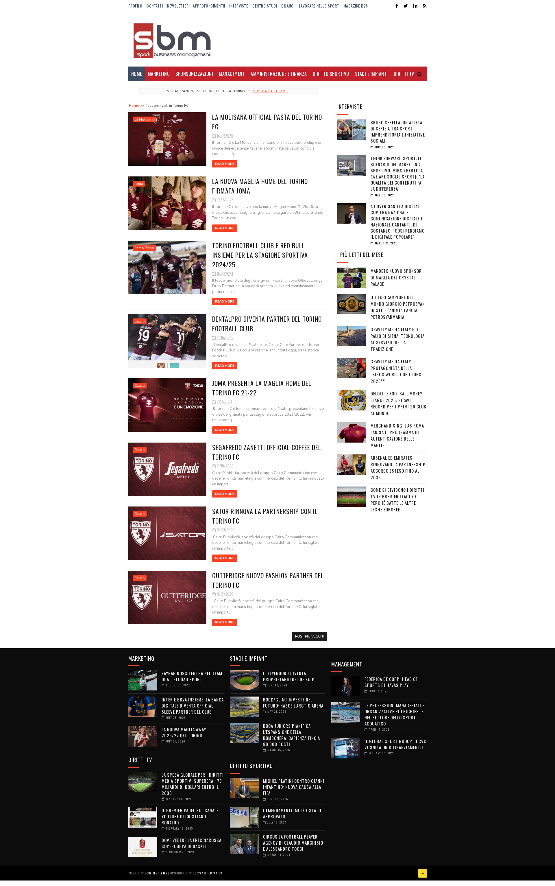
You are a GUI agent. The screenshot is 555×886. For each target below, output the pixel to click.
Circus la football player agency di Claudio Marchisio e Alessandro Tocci (293, 842)
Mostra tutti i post (270, 91)
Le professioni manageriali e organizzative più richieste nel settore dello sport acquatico (394, 714)
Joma (138, 183)
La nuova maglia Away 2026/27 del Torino (184, 732)
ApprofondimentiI (209, 6)
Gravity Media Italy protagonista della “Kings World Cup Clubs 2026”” (396, 371)
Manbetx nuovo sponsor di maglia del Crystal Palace (396, 277)
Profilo (135, 6)
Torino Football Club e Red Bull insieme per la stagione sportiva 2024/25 (260, 255)
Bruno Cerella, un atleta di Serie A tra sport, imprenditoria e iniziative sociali (398, 131)
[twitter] (406, 6)
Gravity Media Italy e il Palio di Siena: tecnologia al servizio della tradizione (398, 339)
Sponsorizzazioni (194, 73)
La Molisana (144, 119)
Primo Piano (144, 248)
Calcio (139, 321)
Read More (224, 164)
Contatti (155, 6)
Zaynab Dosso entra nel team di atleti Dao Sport (192, 676)
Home (136, 73)
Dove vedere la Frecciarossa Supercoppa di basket (191, 843)
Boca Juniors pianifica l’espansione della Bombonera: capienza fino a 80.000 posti (291, 735)
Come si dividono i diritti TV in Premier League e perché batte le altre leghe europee (397, 500)
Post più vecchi (309, 636)
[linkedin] (415, 6)
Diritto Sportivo (331, 73)
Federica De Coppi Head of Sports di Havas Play (391, 682)
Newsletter (177, 6)
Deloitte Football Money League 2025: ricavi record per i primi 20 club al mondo (398, 403)
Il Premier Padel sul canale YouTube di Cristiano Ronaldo (190, 816)
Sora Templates (156, 873)
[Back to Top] (422, 873)
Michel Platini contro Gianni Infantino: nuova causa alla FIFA (293, 787)
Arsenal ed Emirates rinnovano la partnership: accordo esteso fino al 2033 (399, 467)
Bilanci (288, 6)
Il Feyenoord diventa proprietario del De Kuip (288, 676)
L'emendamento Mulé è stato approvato (292, 813)
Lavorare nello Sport (319, 6)
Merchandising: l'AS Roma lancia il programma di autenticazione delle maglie (397, 435)
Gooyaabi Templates (207, 873)
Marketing (159, 73)
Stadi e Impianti (371, 73)
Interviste (238, 6)
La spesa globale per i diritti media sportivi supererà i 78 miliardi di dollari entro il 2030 (193, 783)
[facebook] (396, 6)
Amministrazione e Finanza (279, 73)
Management (232, 73)
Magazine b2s (355, 6)
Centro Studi (264, 6)
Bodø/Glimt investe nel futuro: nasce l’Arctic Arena (293, 702)
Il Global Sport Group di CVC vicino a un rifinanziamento (395, 744)
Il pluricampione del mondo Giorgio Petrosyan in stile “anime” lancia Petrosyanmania (398, 307)
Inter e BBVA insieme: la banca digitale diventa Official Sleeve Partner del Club (193, 705)
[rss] (425, 6)
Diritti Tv (404, 73)
